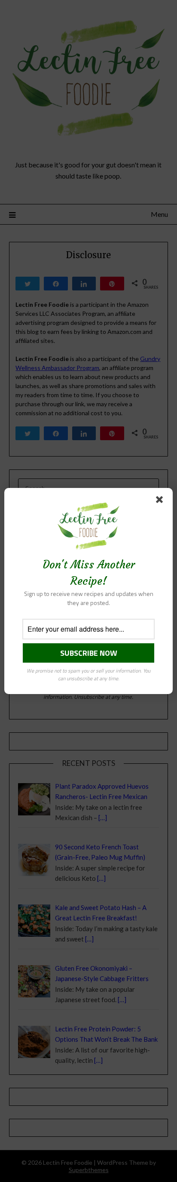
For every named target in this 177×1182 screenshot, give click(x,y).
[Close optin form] (161, 501)
